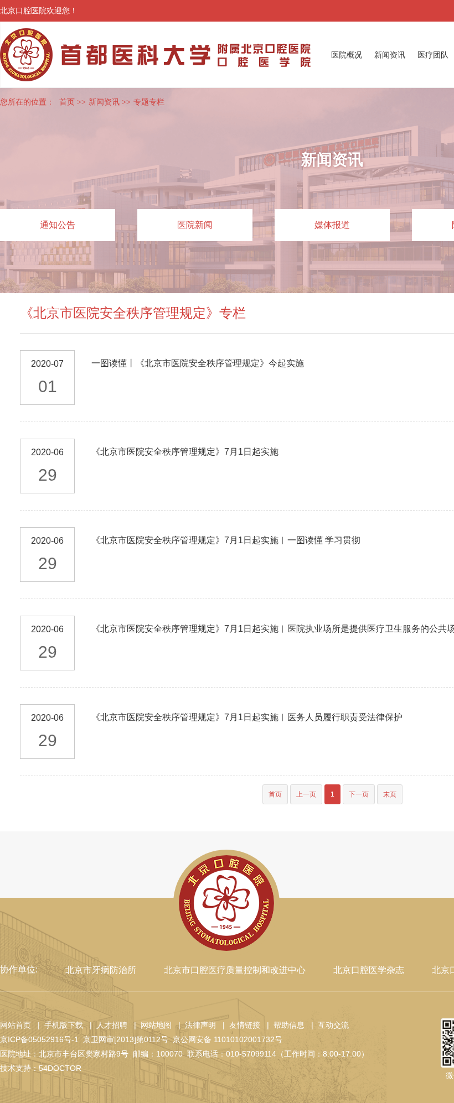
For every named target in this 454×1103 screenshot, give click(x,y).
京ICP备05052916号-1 (39, 1039)
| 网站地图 (151, 1025)
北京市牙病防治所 (100, 970)
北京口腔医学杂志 (368, 970)
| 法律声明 (195, 1025)
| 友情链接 (239, 1025)
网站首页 (15, 1025)
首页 (67, 102)
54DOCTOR (60, 1068)
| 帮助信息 (283, 1025)
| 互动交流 (328, 1025)
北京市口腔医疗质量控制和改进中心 (235, 970)
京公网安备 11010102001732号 (227, 1039)
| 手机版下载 (58, 1025)
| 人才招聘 (106, 1025)
